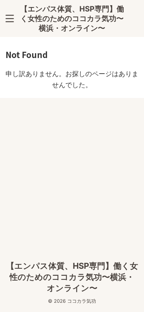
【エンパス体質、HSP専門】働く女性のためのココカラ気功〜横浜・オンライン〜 (72, 18)
